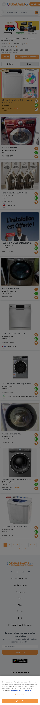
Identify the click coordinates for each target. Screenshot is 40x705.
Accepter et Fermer (20, 701)
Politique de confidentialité (21, 690)
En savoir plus (20, 695)
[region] (20, 690)
